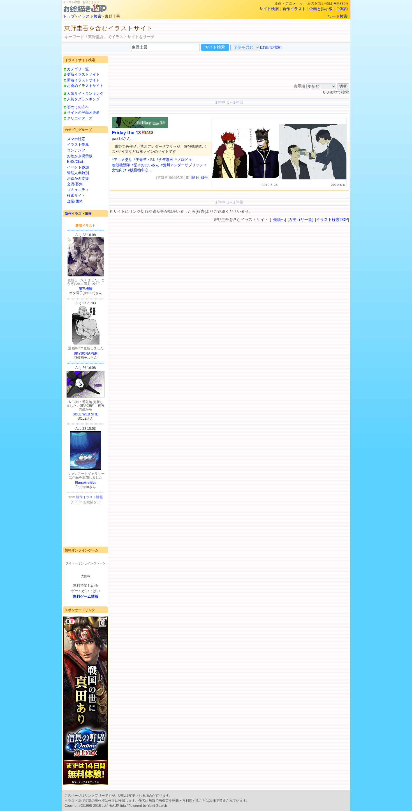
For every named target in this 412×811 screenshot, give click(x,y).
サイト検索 (269, 8)
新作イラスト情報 (78, 214)
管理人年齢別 (78, 173)
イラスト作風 (78, 144)
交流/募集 (75, 184)
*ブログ (181, 160)
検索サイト (76, 195)
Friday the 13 (126, 132)
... (151, 170)
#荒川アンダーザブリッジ (182, 165)
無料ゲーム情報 (85, 596)
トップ (69, 16)
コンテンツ (76, 150)
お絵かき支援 (78, 178)
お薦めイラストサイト (85, 86)
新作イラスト (294, 8)
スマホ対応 (76, 139)
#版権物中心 (138, 170)
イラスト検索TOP (332, 219)
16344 (194, 178)
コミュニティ (78, 190)
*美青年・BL (144, 160)
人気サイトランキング (85, 93)
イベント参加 (78, 167)
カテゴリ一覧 (78, 69)
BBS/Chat (75, 162)
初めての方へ (78, 107)
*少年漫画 (165, 160)
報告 (204, 178)
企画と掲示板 (321, 8)
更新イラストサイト (83, 74)
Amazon (341, 3)
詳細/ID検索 (271, 47)
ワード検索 (338, 16)
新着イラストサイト (83, 80)
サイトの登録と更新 (83, 112)
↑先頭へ (278, 219)
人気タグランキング (83, 99)
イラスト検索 (89, 16)
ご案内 (342, 8)
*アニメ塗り (122, 160)
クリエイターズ (79, 118)
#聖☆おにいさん (145, 165)
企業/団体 (75, 201)
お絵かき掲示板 (79, 156)
